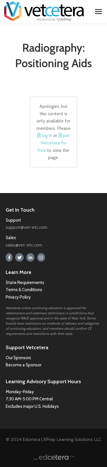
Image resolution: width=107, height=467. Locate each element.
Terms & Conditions (24, 289)
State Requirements (25, 282)
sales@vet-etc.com (24, 245)
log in (47, 135)
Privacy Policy (18, 297)
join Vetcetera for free (54, 143)
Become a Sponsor (23, 364)
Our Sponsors (18, 357)
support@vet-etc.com (26, 227)
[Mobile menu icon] (98, 11)
